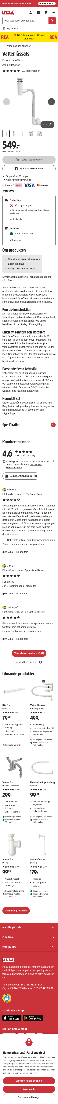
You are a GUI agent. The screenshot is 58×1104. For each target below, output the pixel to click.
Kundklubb (9, 946)
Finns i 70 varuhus (40, 821)
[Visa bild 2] (14, 133)
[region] (29, 1069)
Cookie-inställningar (29, 1097)
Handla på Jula (11, 927)
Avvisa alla (29, 1089)
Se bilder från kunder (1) (23, 476)
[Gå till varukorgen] (46, 12)
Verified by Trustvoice (27, 662)
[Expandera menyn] (53, 12)
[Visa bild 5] (39, 133)
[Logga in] (30, 12)
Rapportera (22, 552)
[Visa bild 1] (6, 133)
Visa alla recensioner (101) (29, 653)
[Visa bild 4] (31, 133)
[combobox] (29, 20)
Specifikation (11, 424)
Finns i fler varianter (13, 745)
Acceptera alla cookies (29, 1081)
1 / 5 (45, 124)
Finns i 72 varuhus (12, 895)
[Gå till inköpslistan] (38, 12)
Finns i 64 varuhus (12, 821)
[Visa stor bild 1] (29, 101)
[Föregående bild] (6, 101)
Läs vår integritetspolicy (25, 1073)
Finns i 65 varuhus (40, 744)
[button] (6, 998)
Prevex (6, 60)
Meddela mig (16, 219)
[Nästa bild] (51, 101)
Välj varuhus (12, 28)
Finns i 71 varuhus (40, 895)
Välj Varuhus (15, 240)
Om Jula (7, 937)
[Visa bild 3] (22, 133)
